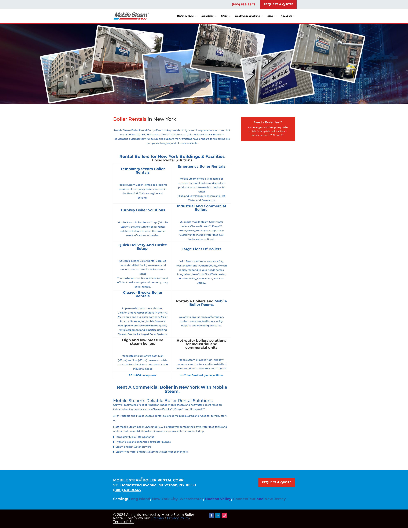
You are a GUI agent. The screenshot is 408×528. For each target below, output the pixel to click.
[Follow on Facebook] (211, 515)
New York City (165, 499)
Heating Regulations (247, 16)
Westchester (191, 499)
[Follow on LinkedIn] (217, 515)
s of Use (123, 521)
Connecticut (244, 499)
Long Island (139, 499)
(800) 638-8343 (243, 4)
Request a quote (276, 482)
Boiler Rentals (185, 16)
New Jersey (275, 499)
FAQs (224, 16)
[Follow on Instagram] (224, 515)
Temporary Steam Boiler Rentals (142, 171)
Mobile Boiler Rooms (208, 303)
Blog (270, 16)
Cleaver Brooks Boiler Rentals (142, 294)
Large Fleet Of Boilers (201, 249)
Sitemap (157, 518)
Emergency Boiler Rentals (201, 166)
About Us (286, 16)
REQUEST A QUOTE (278, 4)
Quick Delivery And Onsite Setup (142, 247)
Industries (207, 16)
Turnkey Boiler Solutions (142, 210)
